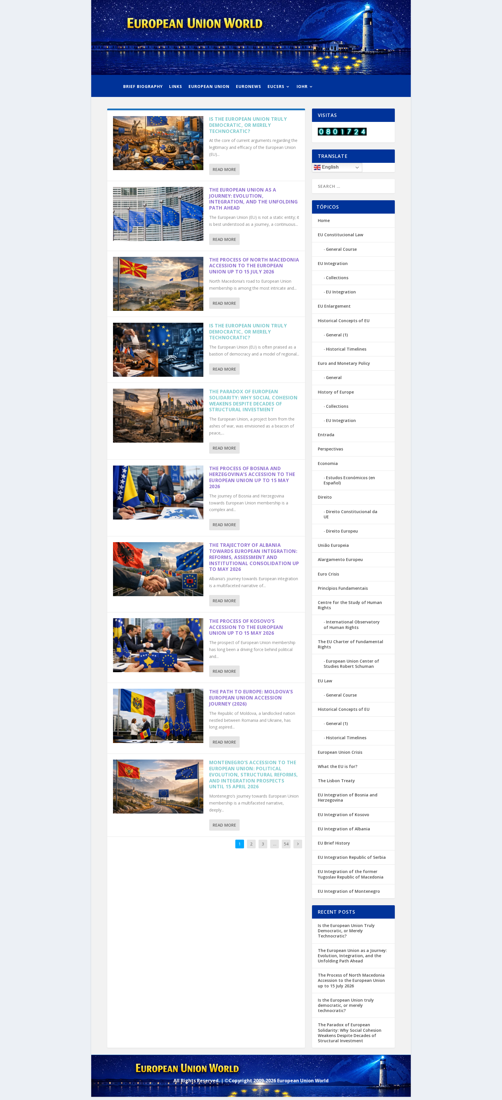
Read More (224, 169)
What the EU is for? (337, 766)
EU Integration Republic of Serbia (352, 857)
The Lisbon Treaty (336, 780)
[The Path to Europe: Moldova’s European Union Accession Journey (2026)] (158, 716)
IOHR (302, 86)
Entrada (326, 434)
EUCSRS (276, 86)
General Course (341, 249)
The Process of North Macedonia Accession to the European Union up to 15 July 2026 (254, 266)
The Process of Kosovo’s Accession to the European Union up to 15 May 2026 (246, 627)
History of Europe (336, 392)
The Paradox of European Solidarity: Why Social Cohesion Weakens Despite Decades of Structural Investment (253, 400)
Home (324, 220)
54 (286, 844)
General (334, 377)
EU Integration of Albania (344, 829)
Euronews (248, 86)
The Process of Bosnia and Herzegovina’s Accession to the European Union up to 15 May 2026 (252, 477)
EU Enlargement (334, 306)
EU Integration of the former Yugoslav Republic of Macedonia (350, 874)
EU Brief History (334, 843)
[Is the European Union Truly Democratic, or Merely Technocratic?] (158, 143)
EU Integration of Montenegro (349, 891)
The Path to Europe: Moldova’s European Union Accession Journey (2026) (251, 697)
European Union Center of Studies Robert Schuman (351, 663)
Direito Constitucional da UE (350, 514)
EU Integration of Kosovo (343, 814)
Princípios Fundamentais (343, 588)
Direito (325, 497)
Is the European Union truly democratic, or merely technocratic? (248, 331)
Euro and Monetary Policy (344, 363)
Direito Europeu (342, 531)
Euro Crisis (328, 574)
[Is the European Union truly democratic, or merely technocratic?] (158, 350)
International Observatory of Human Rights (352, 624)
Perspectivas (330, 449)
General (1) (337, 335)
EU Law (325, 681)
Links (175, 86)
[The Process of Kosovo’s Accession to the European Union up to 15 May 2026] (158, 645)
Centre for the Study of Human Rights (350, 605)
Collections (337, 277)
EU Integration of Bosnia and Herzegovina (347, 797)
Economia (328, 463)
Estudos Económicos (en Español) (349, 480)
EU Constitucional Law (340, 234)
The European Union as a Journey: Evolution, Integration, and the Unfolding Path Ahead (253, 199)
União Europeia (333, 545)
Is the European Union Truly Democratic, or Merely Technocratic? (248, 125)
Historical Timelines (346, 349)
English (330, 167)
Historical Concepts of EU (344, 320)
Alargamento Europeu (340, 559)
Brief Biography (143, 86)
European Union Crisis (340, 752)
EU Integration (333, 263)
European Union (209, 86)
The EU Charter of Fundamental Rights (350, 644)
